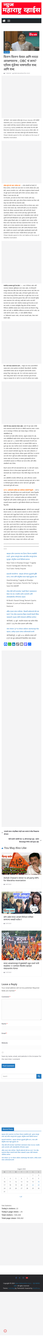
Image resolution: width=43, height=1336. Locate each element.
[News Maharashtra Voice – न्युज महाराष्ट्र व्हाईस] (4, 20)
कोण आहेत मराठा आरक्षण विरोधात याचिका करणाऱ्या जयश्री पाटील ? (18, 918)
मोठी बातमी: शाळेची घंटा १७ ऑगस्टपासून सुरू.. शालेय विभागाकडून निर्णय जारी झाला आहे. (23, 840)
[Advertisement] (21, 97)
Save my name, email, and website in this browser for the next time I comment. (21, 1057)
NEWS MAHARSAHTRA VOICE (22, 73)
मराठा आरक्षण (6, 52)
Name (5, 1024)
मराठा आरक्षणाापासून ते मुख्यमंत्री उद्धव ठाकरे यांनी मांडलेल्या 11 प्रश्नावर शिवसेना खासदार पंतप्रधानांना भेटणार (21, 966)
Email (4, 1033)
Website (5, 1043)
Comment (6, 997)
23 (38, 1185)
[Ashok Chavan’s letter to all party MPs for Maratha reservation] (21, 854)
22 (33, 1185)
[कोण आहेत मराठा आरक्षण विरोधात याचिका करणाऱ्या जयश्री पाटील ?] (21, 893)
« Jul (20, 1196)
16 (38, 1182)
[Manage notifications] (5, 1330)
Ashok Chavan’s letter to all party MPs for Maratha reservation (21, 879)
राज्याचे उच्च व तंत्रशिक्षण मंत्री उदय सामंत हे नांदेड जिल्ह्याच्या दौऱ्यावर (21, 832)
